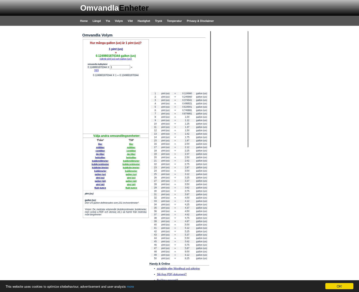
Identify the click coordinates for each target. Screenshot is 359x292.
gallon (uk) (100, 181)
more (130, 286)
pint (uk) (100, 184)
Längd (97, 20)
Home (84, 20)
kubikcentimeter (100, 164)
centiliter (100, 151)
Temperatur (174, 20)
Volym (119, 20)
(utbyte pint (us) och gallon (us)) (116, 59)
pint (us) (100, 177)
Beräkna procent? (167, 280)
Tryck (158, 20)
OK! (339, 286)
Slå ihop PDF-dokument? (172, 274)
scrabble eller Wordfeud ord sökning (178, 268)
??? (96, 70)
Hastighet (144, 20)
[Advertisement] (115, 105)
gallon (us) (100, 174)
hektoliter (100, 157)
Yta (108, 20)
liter (100, 144)
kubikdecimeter (100, 167)
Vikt (130, 20)
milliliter (100, 147)
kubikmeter (100, 171)
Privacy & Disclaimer (200, 20)
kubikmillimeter (100, 161)
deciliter (100, 154)
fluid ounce (100, 188)
